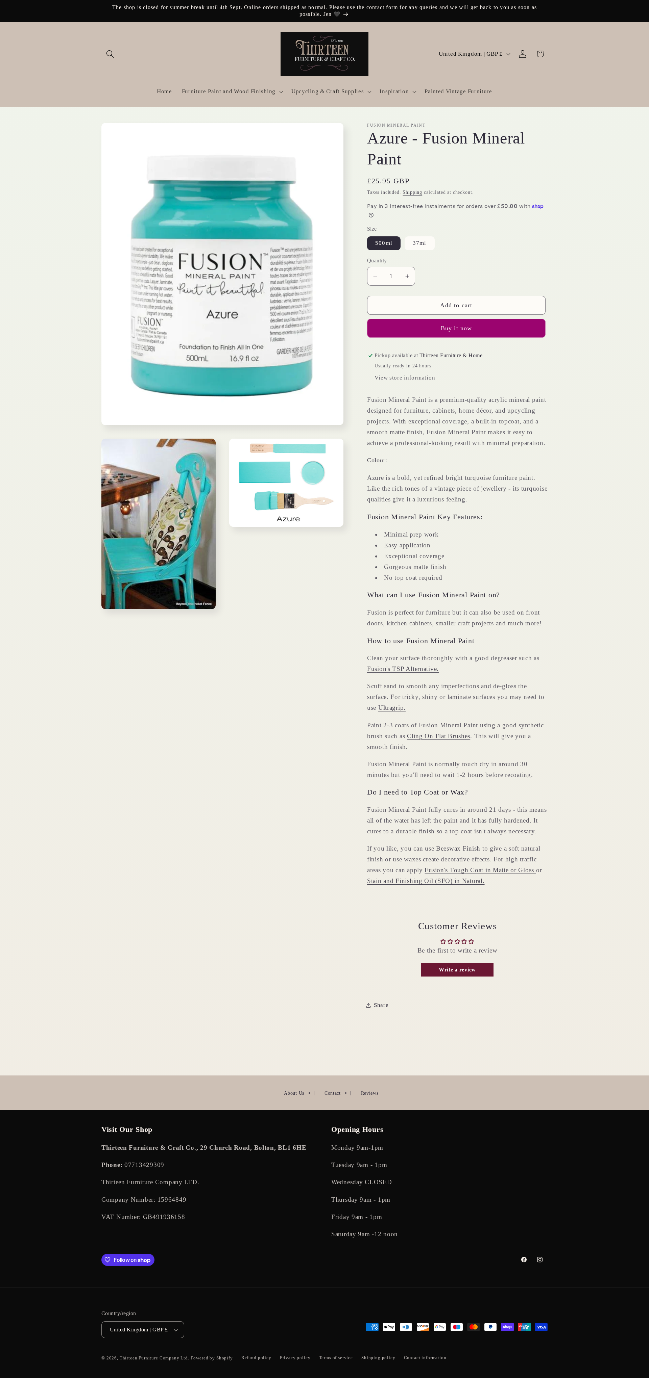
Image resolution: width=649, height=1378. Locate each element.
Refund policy (256, 1357)
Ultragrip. (392, 707)
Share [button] (381, 1005)
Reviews (370, 1093)
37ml (420, 243)
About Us (294, 1093)
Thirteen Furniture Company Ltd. (154, 1357)
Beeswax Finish (458, 848)
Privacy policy (295, 1357)
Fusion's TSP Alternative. (403, 668)
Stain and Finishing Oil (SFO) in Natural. (426, 880)
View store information (405, 377)
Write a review (457, 969)
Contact (332, 1093)
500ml (383, 243)
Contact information (425, 1357)
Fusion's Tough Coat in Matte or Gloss (480, 870)
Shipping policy (378, 1357)
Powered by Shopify (212, 1357)
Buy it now (456, 328)
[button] (110, 54)
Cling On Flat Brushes (438, 735)
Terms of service (336, 1357)
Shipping (412, 192)
